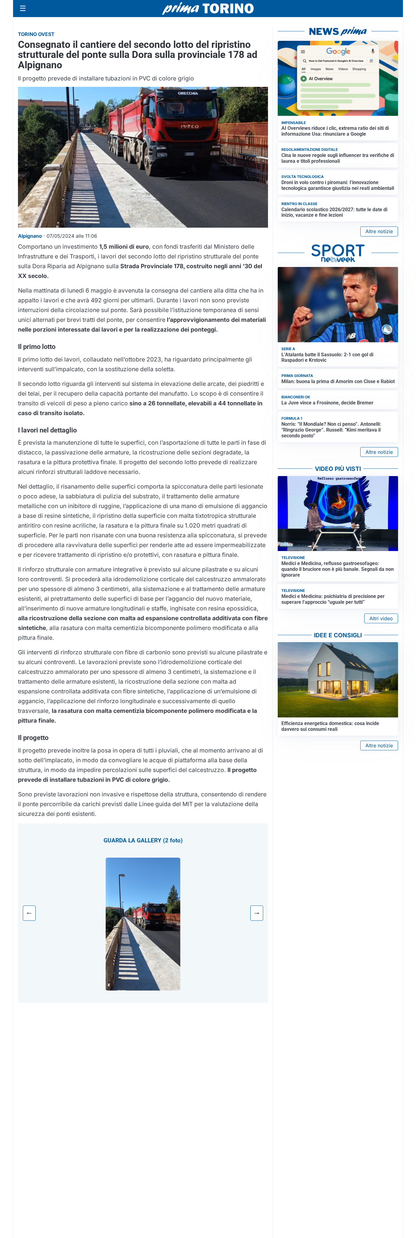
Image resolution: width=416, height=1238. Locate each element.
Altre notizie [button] (379, 231)
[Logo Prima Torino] (208, 8)
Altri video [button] (381, 618)
